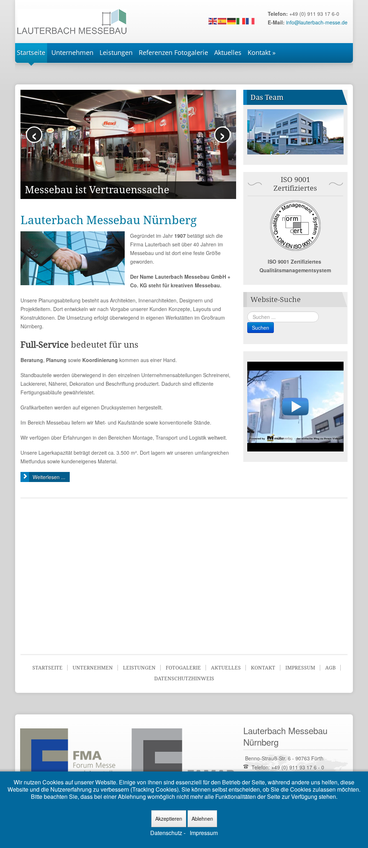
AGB (330, 668)
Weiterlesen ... (48, 477)
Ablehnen (202, 818)
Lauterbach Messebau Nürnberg (108, 220)
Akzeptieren (168, 818)
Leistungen (139, 668)
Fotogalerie (183, 668)
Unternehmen (93, 668)
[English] (213, 20)
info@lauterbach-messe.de (317, 22)
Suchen (260, 327)
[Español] (222, 20)
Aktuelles (226, 668)
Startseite (47, 668)
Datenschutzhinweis (184, 678)
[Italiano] (241, 20)
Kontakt (263, 668)
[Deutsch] (231, 20)
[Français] (250, 20)
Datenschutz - (167, 833)
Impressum (300, 668)
